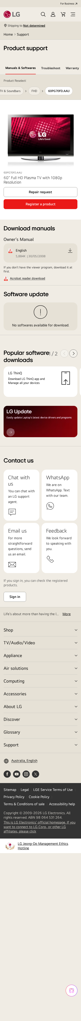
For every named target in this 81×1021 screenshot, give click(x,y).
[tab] (20, 68)
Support (23, 34)
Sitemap (10, 790)
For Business (67, 3)
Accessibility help (62, 804)
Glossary (12, 731)
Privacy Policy (14, 797)
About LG (13, 706)
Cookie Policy (39, 797)
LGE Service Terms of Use (53, 790)
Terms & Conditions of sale (24, 804)
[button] (43, 14)
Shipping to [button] (26, 25)
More (67, 614)
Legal (25, 790)
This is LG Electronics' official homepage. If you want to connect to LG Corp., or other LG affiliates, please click (39, 827)
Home (8, 34)
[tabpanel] (40, 260)
